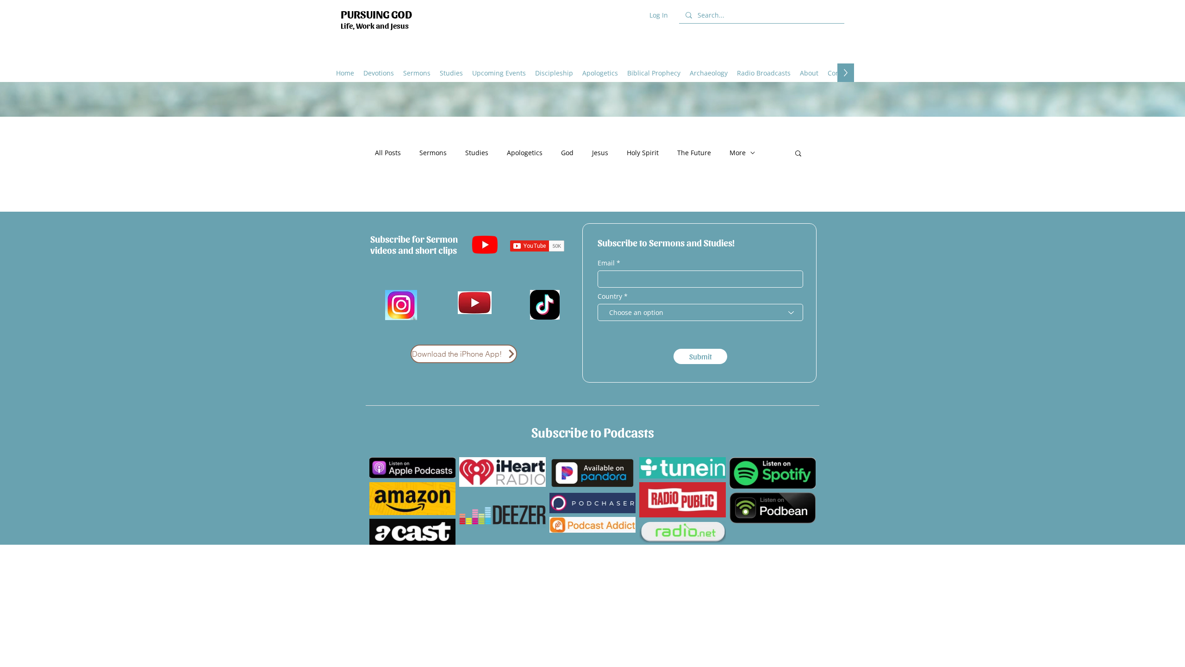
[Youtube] (485, 244)
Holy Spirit (643, 152)
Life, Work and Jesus (375, 25)
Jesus (600, 152)
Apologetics (525, 152)
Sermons (433, 152)
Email (607, 263)
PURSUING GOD (376, 13)
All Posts (388, 152)
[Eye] (475, 302)
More (738, 152)
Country (610, 296)
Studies (476, 152)
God (567, 152)
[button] (600, 72)
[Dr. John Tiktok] (544, 305)
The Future (694, 152)
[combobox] (700, 312)
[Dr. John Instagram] (401, 305)
